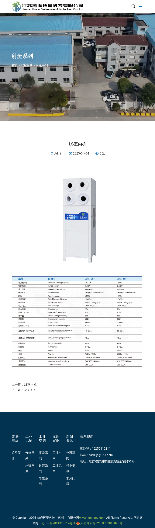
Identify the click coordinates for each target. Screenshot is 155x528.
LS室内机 (30, 384)
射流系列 (42, 65)
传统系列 (29, 455)
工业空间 (57, 455)
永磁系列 (29, 468)
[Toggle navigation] (141, 6)
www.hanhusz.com (92, 517)
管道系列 (43, 481)
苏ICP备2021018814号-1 (58, 523)
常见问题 (70, 481)
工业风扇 (57, 468)
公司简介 (16, 455)
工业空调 (26, 65)
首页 (15, 65)
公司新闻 (70, 455)
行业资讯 (70, 468)
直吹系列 (43, 455)
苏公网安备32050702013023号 (101, 523)
